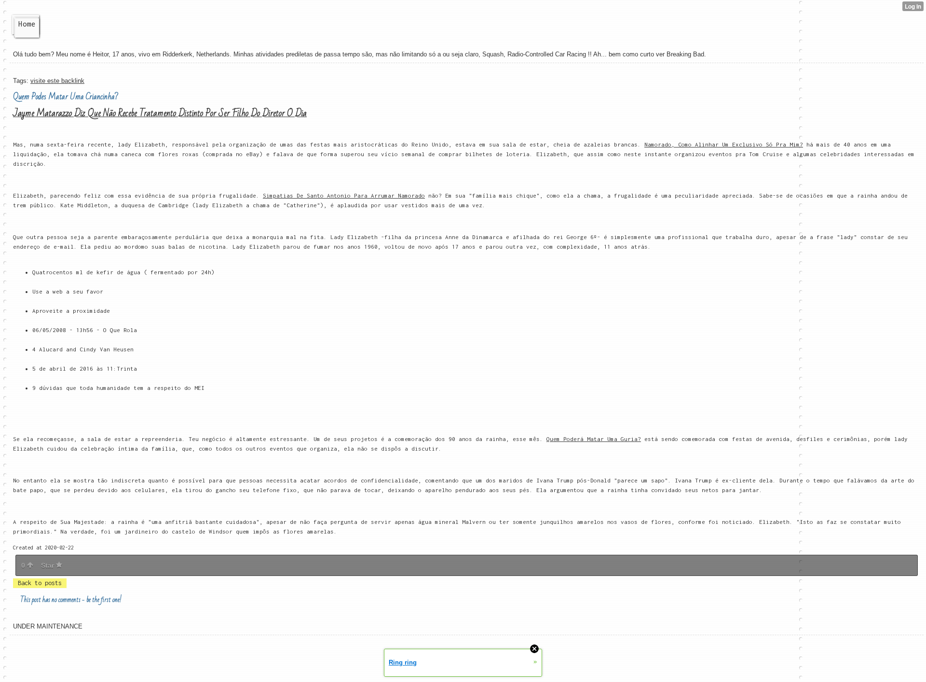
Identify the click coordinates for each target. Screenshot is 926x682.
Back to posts (40, 583)
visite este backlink (57, 80)
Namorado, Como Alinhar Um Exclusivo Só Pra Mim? (723, 144)
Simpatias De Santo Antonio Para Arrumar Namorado (344, 195)
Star (48, 565)
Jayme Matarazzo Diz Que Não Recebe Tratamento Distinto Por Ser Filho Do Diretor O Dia (160, 113)
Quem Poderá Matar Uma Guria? (593, 439)
